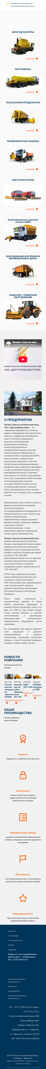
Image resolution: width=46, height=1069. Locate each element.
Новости (12, 931)
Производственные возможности (16, 980)
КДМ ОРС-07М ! (27, 687)
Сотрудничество (15, 940)
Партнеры (12, 949)
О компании (13, 936)
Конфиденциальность (32, 1061)
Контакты (12, 986)
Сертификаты (14, 991)
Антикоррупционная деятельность (17, 997)
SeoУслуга (37, 1068)
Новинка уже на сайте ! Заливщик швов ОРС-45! (19, 691)
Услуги (11, 945)
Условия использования (23, 1063)
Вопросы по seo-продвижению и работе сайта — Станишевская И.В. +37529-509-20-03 (22, 957)
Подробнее (30, 59)
